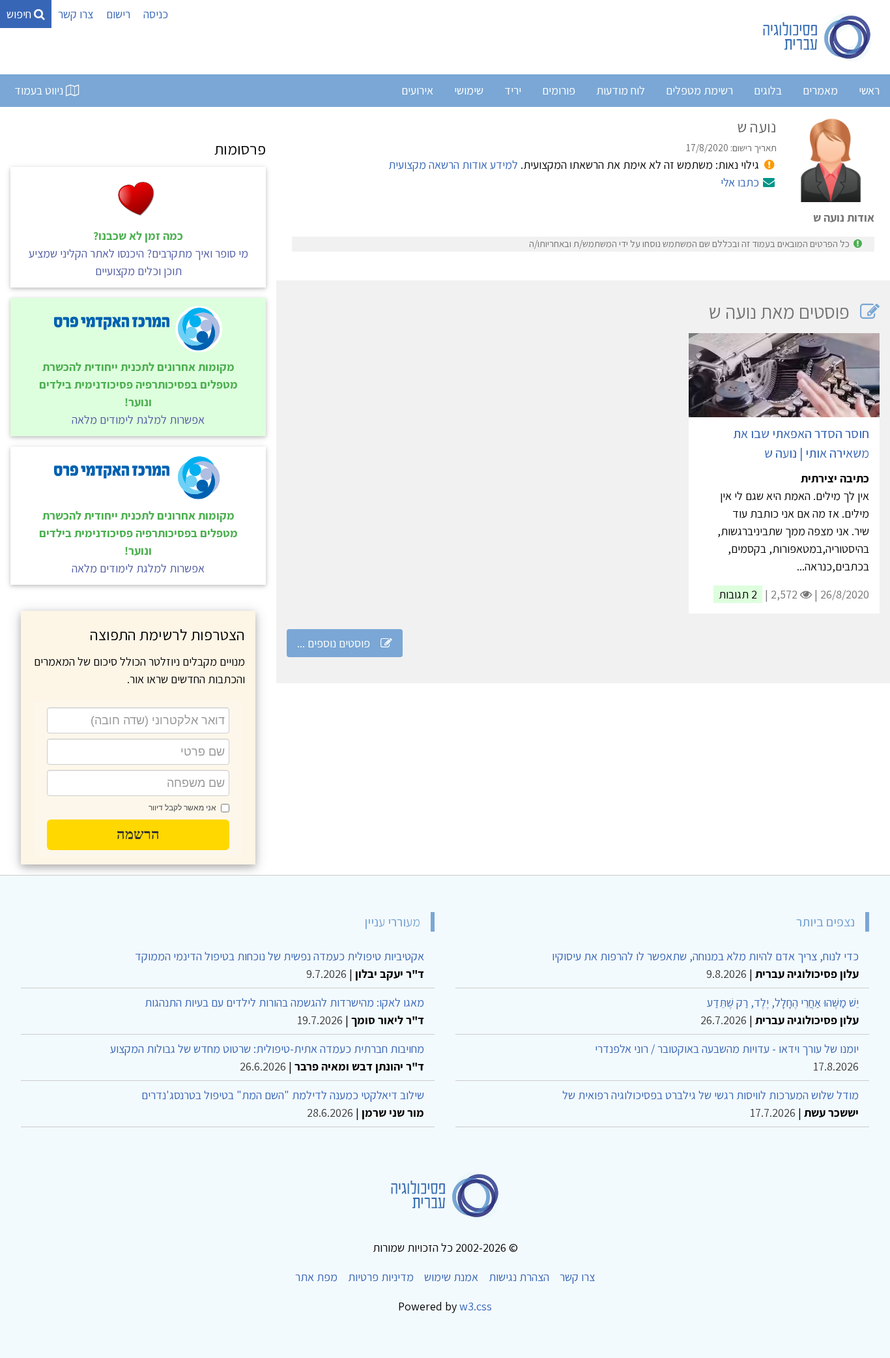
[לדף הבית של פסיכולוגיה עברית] (817, 37)
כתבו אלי (740, 182)
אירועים (417, 90)
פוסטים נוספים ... (333, 643)
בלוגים (768, 90)
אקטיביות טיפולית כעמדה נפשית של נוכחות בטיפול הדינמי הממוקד (279, 956)
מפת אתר (316, 1276)
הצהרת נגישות (519, 1276)
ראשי (869, 90)
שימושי (468, 90)
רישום (118, 14)
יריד (512, 90)
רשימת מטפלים (699, 90)
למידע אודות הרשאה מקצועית (453, 164)
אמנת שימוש (451, 1276)
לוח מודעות (620, 90)
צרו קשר (75, 14)
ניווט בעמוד (40, 90)
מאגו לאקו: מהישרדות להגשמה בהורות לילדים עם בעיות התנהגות (284, 1002)
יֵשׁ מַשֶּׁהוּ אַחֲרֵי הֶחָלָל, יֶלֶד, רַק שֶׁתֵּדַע (783, 1002)
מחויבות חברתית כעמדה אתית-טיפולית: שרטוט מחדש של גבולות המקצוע (267, 1048)
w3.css (475, 1306)
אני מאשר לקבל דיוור (182, 807)
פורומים (558, 90)
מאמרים (820, 90)
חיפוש (20, 14)
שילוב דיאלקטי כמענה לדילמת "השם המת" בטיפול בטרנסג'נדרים (282, 1094)
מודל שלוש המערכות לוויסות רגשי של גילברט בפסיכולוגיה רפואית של (710, 1094)
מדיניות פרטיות (381, 1276)
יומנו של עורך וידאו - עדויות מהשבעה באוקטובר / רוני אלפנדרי (727, 1048)
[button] (138, 834)
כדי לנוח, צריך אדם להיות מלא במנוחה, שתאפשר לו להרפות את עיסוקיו (705, 956)
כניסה (155, 14)
